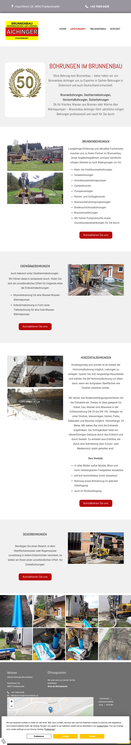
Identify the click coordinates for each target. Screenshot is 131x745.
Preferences (39, 736)
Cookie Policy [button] (102, 726)
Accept (92, 736)
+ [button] (12, 701)
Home (62, 28)
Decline (65, 736)
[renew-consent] (3, 741)
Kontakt (115, 28)
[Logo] (24, 30)
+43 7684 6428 (99, 6)
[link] (76, 29)
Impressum (104, 698)
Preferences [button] (50, 729)
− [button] (12, 706)
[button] (95, 235)
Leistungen (77, 28)
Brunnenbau (98, 28)
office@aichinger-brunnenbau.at (24, 695)
